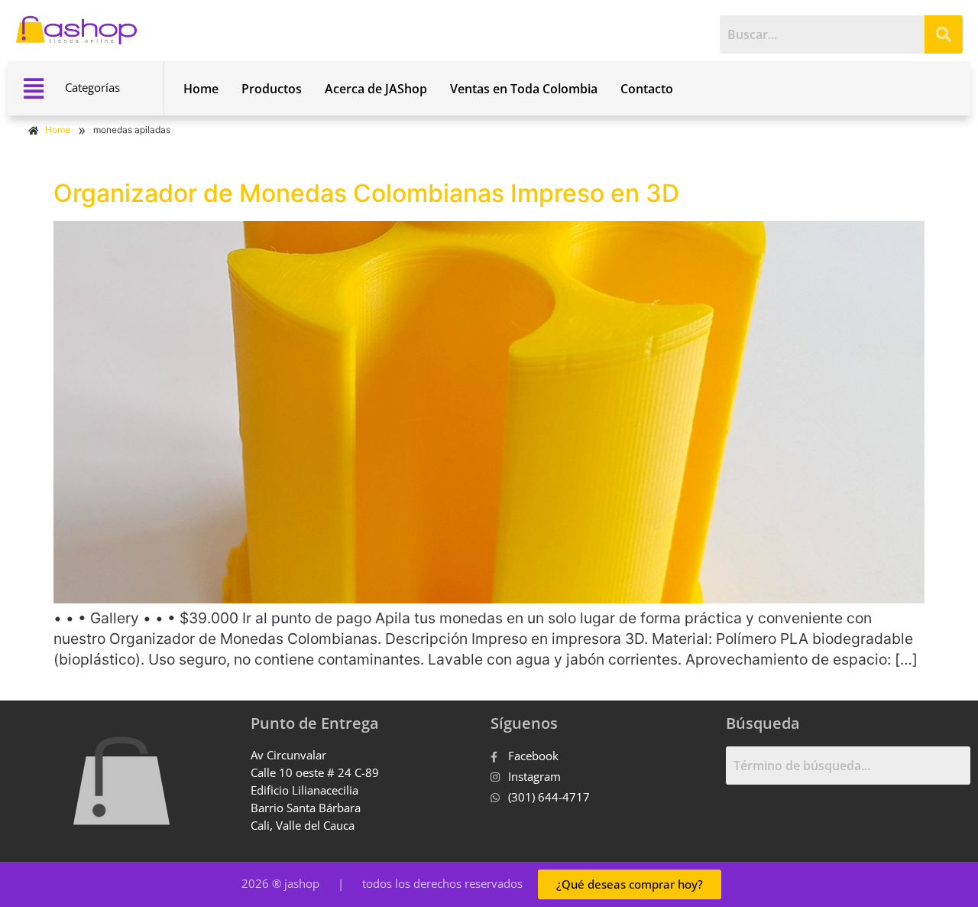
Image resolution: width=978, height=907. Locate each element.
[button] (33, 88)
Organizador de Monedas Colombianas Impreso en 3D (366, 193)
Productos (271, 88)
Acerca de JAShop (376, 88)
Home (201, 88)
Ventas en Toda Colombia (523, 88)
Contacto (646, 88)
